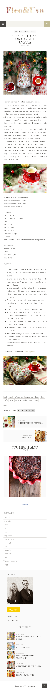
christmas (18, 400)
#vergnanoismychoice (31, 397)
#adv (10, 397)
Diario (5, 525)
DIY (4, 528)
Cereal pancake (23, 647)
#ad (5, 397)
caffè (6, 400)
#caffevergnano (18, 397)
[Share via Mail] (33, 410)
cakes (11, 400)
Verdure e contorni (10, 561)
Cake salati (7, 521)
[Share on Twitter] (19, 410)
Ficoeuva (25, 504)
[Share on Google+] (26, 410)
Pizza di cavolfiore (25, 675)
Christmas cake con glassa (28, 666)
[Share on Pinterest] (29, 410)
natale (36, 400)
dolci (30, 400)
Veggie (5, 557)
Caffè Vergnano (29, 352)
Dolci (16, 32)
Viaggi (5, 565)
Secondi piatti (8, 550)
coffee (25, 400)
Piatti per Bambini (24, 32)
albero (42, 397)
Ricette (33, 32)
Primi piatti (7, 543)
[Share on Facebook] (22, 410)
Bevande (6, 518)
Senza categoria (9, 554)
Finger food (7, 536)
